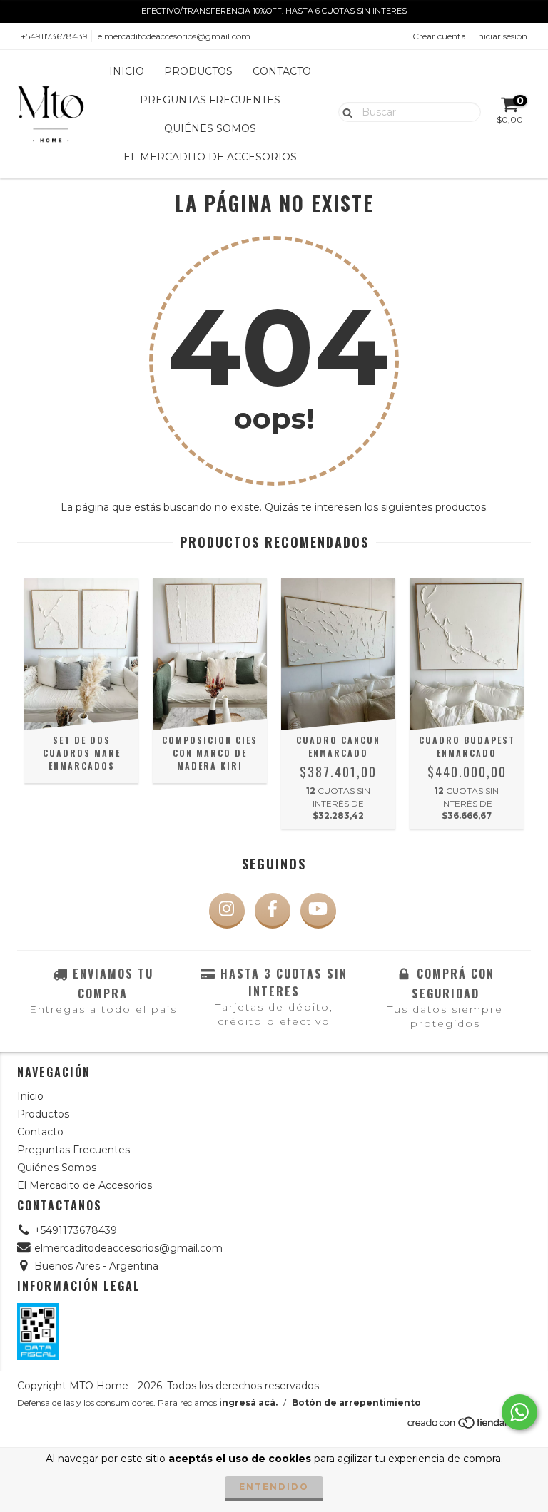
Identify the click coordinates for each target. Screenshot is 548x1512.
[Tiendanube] (468, 1426)
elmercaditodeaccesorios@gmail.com (174, 36)
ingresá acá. (248, 1402)
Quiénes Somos (210, 128)
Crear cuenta (439, 36)
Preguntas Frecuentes (210, 99)
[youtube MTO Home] (318, 911)
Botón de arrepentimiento (356, 1402)
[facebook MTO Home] (272, 911)
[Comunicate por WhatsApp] (519, 1412)
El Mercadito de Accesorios (210, 156)
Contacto (282, 71)
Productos (198, 71)
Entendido (274, 1486)
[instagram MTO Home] (227, 911)
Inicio (126, 71)
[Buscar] (344, 111)
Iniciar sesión (501, 36)
